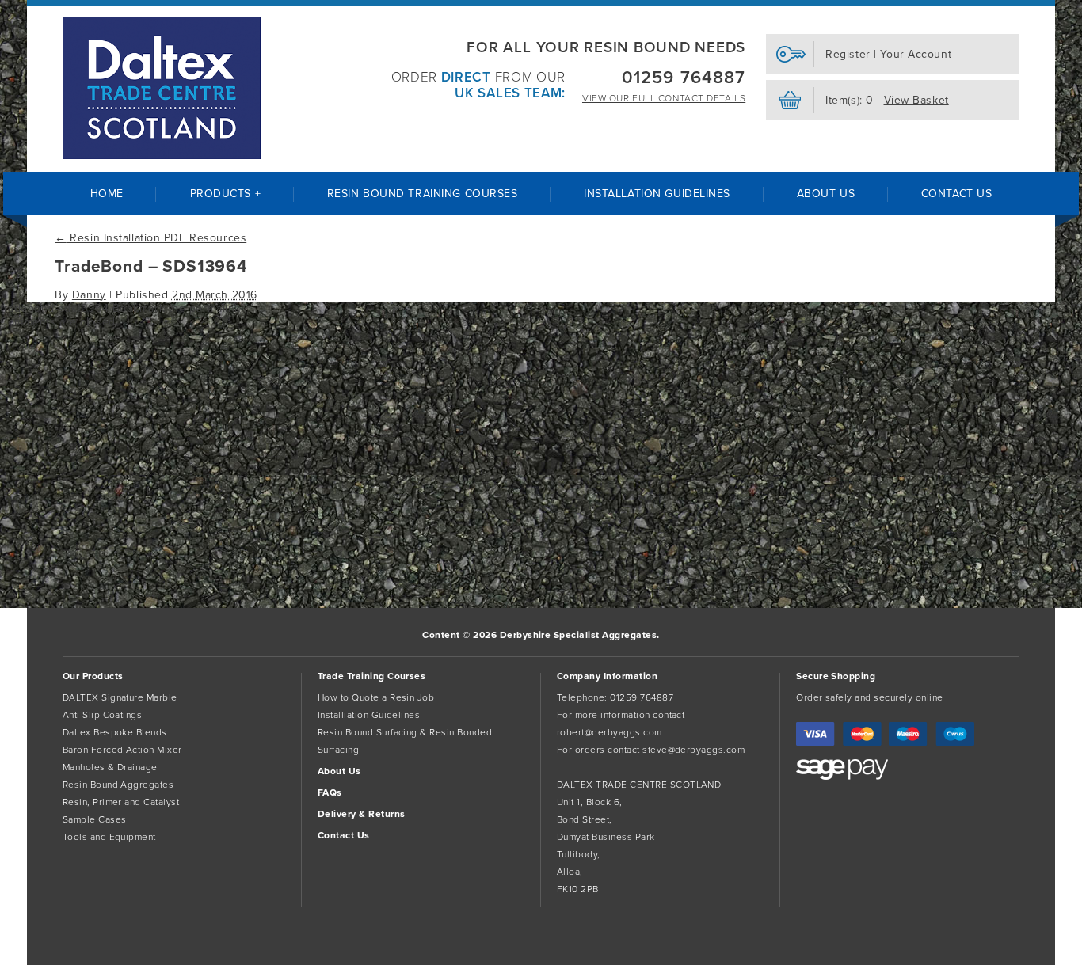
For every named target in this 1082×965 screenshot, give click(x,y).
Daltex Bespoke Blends (115, 732)
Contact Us (956, 193)
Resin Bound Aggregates (118, 784)
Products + (225, 193)
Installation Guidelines (657, 193)
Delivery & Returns (362, 813)
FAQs (330, 792)
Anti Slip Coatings (103, 714)
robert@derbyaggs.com (609, 732)
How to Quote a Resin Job (376, 697)
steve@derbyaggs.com (693, 749)
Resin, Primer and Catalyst (121, 801)
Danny (89, 295)
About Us (826, 193)
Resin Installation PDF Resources (150, 238)
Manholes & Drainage (110, 767)
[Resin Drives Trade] (162, 88)
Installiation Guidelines (369, 714)
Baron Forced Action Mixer (122, 749)
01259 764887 (683, 77)
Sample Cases (95, 819)
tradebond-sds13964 (54, 308)
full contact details (663, 98)
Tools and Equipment (109, 836)
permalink (215, 308)
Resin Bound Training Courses (422, 193)
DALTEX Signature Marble (120, 697)
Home (107, 193)
